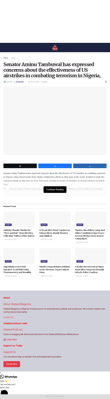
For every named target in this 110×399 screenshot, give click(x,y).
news (13, 58)
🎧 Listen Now (10, 339)
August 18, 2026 (10, 276)
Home (5, 58)
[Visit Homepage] (55, 47)
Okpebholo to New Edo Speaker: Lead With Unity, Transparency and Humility (17, 269)
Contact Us (8, 317)
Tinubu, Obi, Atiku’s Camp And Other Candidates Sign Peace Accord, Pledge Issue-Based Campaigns (90, 234)
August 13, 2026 (82, 276)
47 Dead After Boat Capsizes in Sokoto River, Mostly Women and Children (54, 233)
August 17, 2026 (46, 276)
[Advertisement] (55, 21)
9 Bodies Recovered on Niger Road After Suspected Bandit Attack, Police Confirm (89, 269)
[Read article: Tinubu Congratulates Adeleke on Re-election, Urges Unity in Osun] (55, 256)
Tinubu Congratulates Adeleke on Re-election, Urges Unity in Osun (54, 269)
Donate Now (11, 364)
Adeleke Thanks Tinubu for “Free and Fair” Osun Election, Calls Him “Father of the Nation (18, 233)
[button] (55, 392)
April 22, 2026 (33, 81)
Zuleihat (19, 81)
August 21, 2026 (10, 240)
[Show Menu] (4, 47)
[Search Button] (105, 47)
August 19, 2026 (82, 242)
